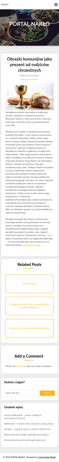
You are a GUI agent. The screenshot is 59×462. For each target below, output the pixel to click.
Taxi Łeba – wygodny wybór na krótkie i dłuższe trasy (27, 429)
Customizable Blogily (47, 457)
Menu (5, 4)
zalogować (21, 366)
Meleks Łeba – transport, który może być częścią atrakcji (28, 424)
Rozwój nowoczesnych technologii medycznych (25, 440)
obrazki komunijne (31, 245)
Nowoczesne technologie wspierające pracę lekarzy (26, 435)
